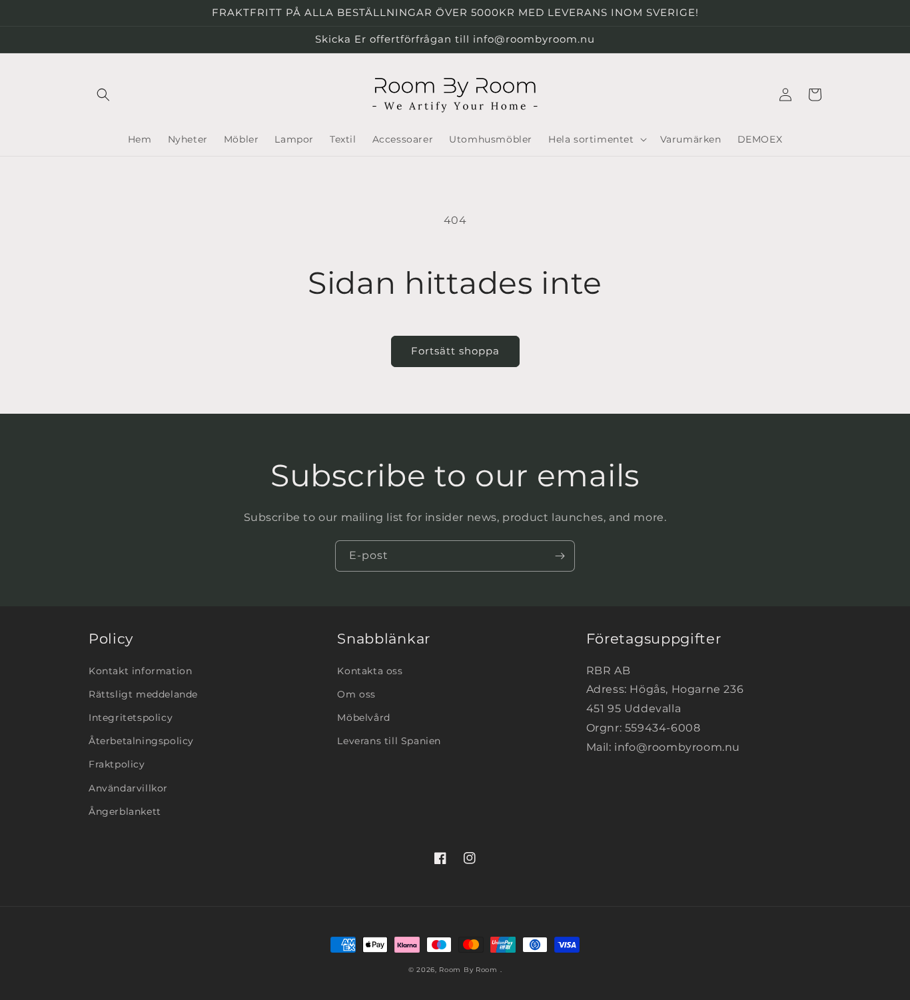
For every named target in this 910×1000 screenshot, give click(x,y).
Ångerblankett (125, 811)
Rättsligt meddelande (143, 694)
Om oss (356, 694)
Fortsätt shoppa (455, 350)
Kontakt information (140, 671)
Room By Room (468, 969)
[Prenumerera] (559, 556)
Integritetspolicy (131, 718)
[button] (103, 94)
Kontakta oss (369, 671)
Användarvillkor (128, 788)
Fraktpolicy (117, 764)
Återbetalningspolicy (141, 741)
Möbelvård (363, 718)
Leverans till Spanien (389, 741)
